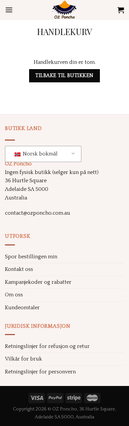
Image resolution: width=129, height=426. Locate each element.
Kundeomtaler (22, 308)
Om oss (14, 295)
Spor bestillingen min (31, 257)
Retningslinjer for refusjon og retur (47, 346)
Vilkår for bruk (23, 359)
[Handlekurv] (120, 10)
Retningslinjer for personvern (40, 372)
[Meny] (9, 10)
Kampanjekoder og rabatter (38, 282)
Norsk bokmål (40, 154)
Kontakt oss (19, 269)
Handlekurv (64, 31)
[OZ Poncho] (64, 10)
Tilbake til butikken (64, 75)
